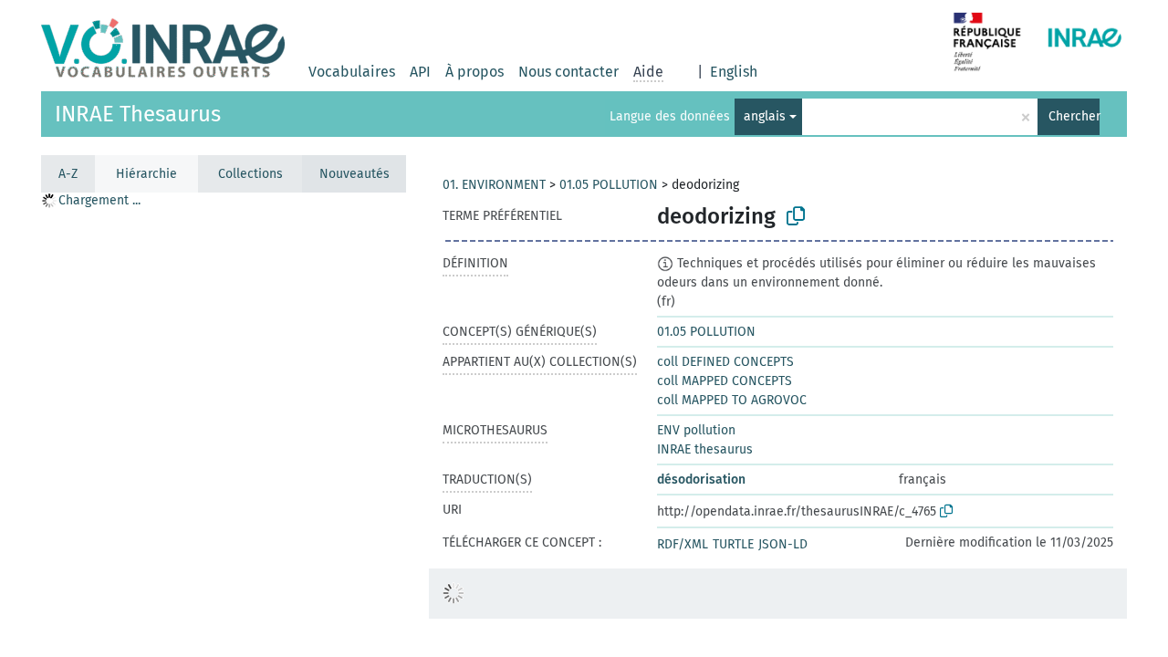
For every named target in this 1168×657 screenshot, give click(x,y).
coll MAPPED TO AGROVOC (732, 400)
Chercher (1074, 116)
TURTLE (733, 544)
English (733, 71)
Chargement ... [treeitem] (99, 200)
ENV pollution (696, 430)
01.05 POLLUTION (608, 185)
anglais (765, 116)
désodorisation (701, 479)
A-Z (68, 174)
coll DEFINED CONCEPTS (725, 362)
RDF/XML (682, 544)
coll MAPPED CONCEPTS (724, 381)
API (420, 71)
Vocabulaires (351, 71)
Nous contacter (568, 71)
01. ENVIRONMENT (494, 185)
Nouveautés (354, 174)
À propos (474, 71)
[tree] (223, 424)
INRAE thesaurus (705, 449)
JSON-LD (783, 544)
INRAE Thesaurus (138, 114)
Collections (250, 174)
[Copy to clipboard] (796, 216)
